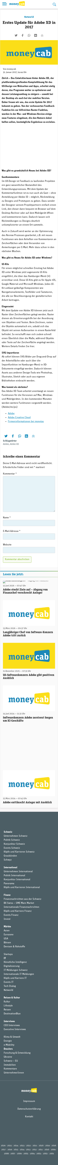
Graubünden (10, 856)
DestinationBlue (12, 1014)
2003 (39, 1154)
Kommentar (10, 474)
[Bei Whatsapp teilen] (29, 35)
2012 (34, 1150)
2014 (22, 1150)
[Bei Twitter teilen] (16, 35)
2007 (13, 1154)
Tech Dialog (10, 986)
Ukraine (8, 1057)
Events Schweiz (12, 848)
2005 (26, 1154)
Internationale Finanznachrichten (21, 907)
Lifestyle (8, 1006)
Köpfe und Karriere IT (15, 978)
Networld (29, 17)
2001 (51, 1154)
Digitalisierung (11, 966)
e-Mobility (9, 1045)
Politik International (14, 875)
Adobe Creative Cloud (19, 417)
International (10, 867)
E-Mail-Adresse (11, 531)
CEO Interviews (12, 1025)
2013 (28, 1150)
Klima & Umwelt (12, 1037)
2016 (10, 1150)
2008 (6, 1154)
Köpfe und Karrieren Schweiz (19, 852)
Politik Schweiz (12, 840)
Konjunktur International (17, 879)
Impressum (29, 1101)
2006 (19, 1154)
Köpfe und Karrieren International (22, 887)
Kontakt (29, 1116)
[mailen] (42, 35)
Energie (8, 1041)
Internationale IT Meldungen (19, 974)
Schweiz (8, 832)
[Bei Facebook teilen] (22, 35)
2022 (28, 1146)
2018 (54, 1146)
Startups (8, 954)
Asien (7, 930)
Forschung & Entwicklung (17, 1053)
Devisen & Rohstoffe (14, 946)
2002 (45, 1154)
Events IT (8, 982)
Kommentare (10, 1069)
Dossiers (8, 1049)
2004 (32, 1154)
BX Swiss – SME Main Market (19, 903)
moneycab (11, 69)
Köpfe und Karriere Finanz (18, 911)
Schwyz (8, 860)
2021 (35, 1146)
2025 (9, 1146)
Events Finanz (11, 915)
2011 (41, 1150)
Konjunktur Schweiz (14, 844)
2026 (3, 1146)
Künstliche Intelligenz (15, 962)
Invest (7, 919)
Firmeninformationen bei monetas (26, 421)
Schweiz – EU (11, 1061)
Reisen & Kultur (12, 998)
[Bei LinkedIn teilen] (35, 35)
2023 (22, 1146)
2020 (41, 1146)
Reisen (7, 1010)
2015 (16, 1150)
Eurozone (8, 934)
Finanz (7, 895)
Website (7, 545)
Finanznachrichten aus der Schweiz (22, 899)
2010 (47, 1150)
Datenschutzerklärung (29, 1109)
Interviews (9, 1021)
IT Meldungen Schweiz (16, 970)
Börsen (7, 942)
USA (6, 938)
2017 (3, 1150)
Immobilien (10, 1065)
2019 (47, 1146)
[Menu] (4, 4)
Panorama (9, 883)
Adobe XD (14, 444)
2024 (16, 1146)
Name (7, 517)
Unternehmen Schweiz (15, 836)
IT (5, 958)
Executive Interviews (15, 1029)
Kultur (7, 1002)
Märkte (7, 926)
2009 (53, 1150)
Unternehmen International (18, 871)
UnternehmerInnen (14, 1073)
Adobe (11, 413)
